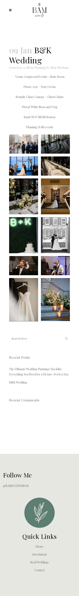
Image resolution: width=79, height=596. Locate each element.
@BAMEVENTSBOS (16, 486)
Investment (39, 554)
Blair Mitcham (59, 68)
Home (39, 546)
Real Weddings (39, 562)
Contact (39, 570)
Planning (40, 68)
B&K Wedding (18, 382)
